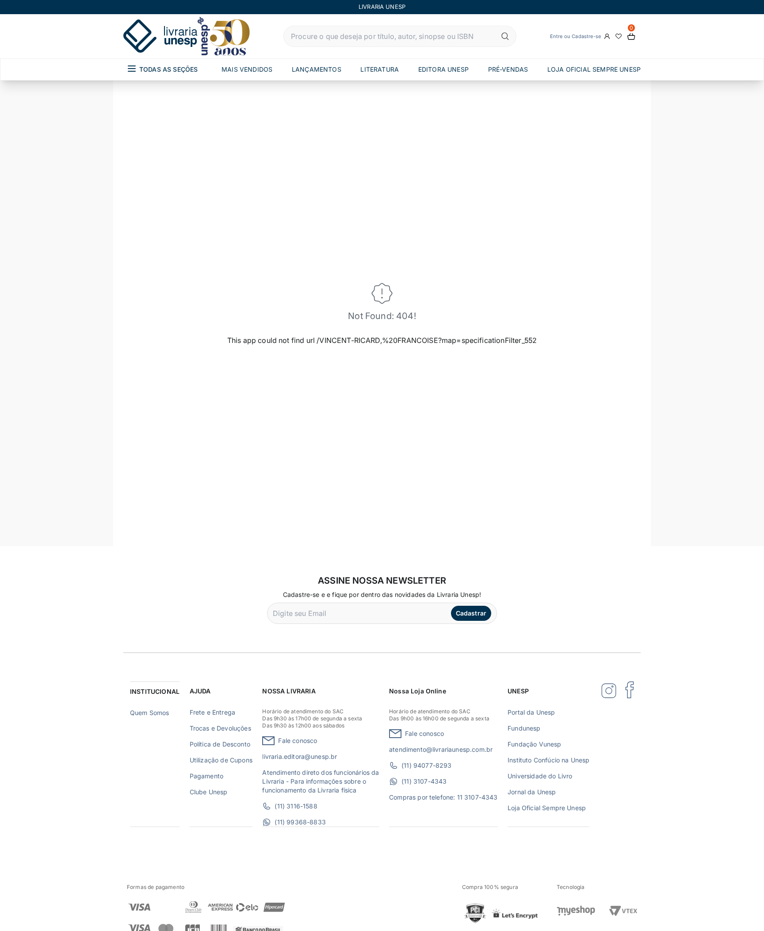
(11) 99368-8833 (300, 822)
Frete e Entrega (212, 712)
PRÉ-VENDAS (508, 69)
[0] (631, 36)
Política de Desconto (220, 744)
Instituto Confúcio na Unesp (548, 760)
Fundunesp (524, 728)
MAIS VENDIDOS (247, 69)
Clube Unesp (209, 792)
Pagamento (206, 776)
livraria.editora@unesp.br (299, 756)
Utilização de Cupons (221, 760)
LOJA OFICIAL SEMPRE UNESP (594, 69)
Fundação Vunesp (534, 744)
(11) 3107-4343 (424, 781)
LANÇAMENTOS (316, 69)
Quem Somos (149, 712)
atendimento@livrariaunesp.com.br (441, 749)
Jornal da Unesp (532, 792)
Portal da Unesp (531, 712)
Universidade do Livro (540, 776)
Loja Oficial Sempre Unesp (547, 808)
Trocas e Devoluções (220, 728)
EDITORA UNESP (443, 69)
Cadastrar (471, 613)
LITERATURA (379, 69)
